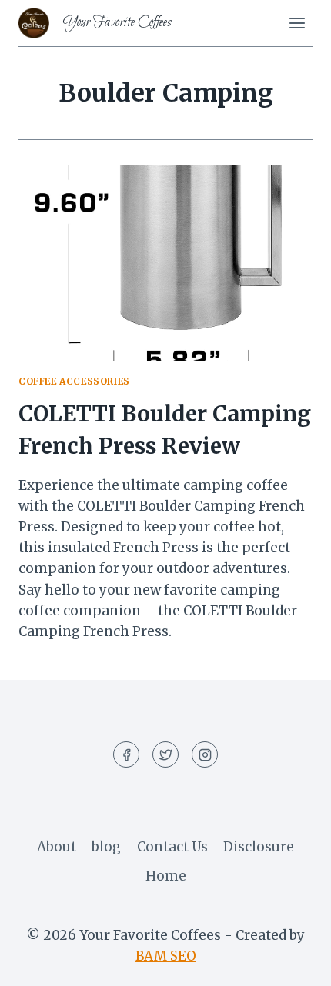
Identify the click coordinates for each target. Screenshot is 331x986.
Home (165, 876)
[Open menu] (297, 22)
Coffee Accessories (74, 381)
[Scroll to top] (292, 962)
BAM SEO (165, 956)
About (56, 846)
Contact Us (172, 846)
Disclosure (258, 846)
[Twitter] (165, 754)
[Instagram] (205, 754)
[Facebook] (126, 754)
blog (106, 846)
